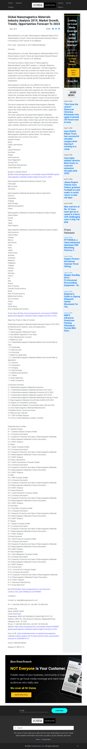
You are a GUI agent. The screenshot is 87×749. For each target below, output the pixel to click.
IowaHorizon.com (37, 746)
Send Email (17, 614)
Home (10, 3)
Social (68, 3)
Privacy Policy (46, 739)
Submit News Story (73, 73)
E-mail (22, 710)
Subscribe (59, 711)
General (19, 3)
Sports (60, 3)
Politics (11, 7)
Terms (38, 739)
